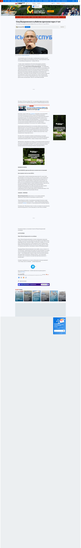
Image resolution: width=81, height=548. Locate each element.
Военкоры (28, 17)
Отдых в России (42, 17)
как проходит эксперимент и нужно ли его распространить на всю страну (37, 108)
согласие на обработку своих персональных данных (58, 332)
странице (24, 203)
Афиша (59, 17)
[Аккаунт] (79, 1)
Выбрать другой (37, 6)
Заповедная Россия (49, 17)
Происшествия (54, 17)
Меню (1, 1)
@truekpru (23, 272)
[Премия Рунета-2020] (28, 3)
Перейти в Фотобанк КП (25, 55)
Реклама (58, 3)
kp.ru (48, 274)
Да (33, 6)
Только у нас (25, 17)
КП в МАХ (38, 17)
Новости (20, 17)
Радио (54, 3)
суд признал (32, 113)
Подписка (63, 3)
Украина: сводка (33, 17)
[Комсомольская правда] (20, 3)
